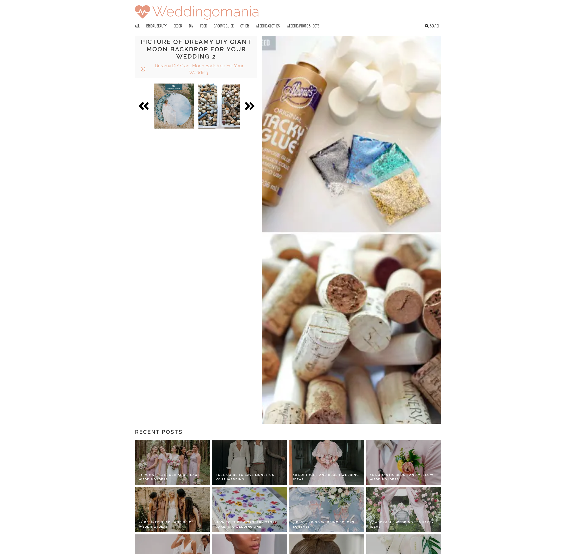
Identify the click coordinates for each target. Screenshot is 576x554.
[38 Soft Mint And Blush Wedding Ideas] (326, 462)
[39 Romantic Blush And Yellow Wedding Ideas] (403, 462)
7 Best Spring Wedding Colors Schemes (323, 524)
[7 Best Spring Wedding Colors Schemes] (326, 509)
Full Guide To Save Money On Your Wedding (245, 477)
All (137, 26)
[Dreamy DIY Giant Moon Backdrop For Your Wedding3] (219, 106)
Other (244, 26)
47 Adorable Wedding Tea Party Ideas (402, 524)
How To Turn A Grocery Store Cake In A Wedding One (246, 524)
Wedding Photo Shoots (303, 26)
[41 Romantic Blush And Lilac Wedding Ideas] (172, 462)
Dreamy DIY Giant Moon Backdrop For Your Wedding (198, 69)
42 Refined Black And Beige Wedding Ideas (166, 524)
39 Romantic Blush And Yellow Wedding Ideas (402, 477)
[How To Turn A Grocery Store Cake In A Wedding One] (249, 509)
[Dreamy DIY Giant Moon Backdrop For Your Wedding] (173, 106)
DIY (191, 26)
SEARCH (435, 26)
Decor (177, 26)
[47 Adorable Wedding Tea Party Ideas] (403, 509)
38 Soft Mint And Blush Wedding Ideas (326, 477)
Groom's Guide (224, 26)
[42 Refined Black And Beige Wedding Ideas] (172, 509)
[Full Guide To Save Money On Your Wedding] (249, 462)
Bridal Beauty (156, 26)
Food (203, 26)
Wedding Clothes (268, 26)
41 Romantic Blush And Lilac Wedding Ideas (168, 477)
